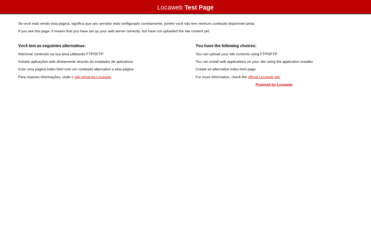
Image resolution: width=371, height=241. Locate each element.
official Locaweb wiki (264, 77)
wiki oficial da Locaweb (92, 77)
